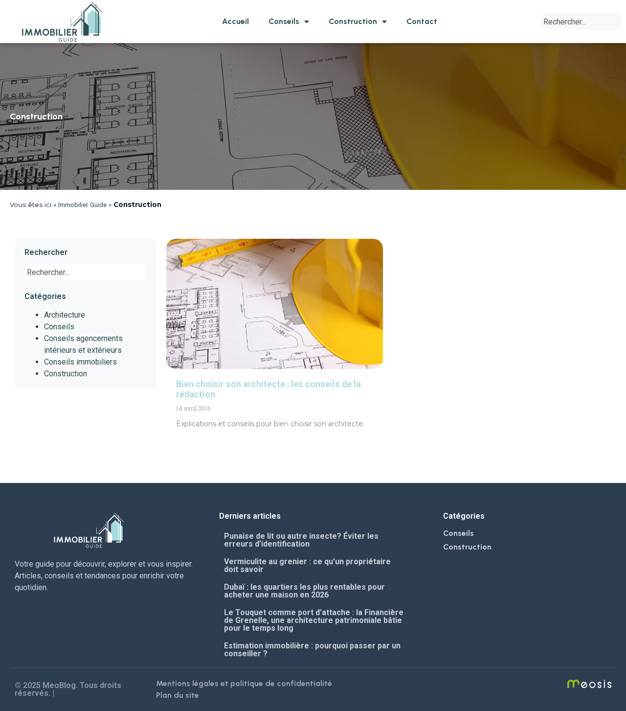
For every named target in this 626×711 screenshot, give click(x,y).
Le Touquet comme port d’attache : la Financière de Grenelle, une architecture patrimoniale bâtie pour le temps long (313, 620)
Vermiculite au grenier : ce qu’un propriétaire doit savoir (307, 565)
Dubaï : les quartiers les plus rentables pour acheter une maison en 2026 (304, 590)
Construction (353, 21)
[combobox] (581, 21)
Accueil (235, 21)
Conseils (283, 21)
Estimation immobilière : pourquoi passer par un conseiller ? (312, 649)
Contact (421, 21)
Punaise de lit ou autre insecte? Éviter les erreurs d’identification (301, 540)
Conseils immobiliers (80, 362)
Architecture (64, 315)
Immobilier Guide (82, 204)
